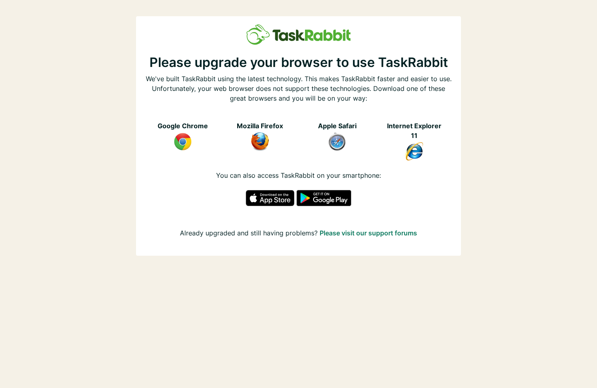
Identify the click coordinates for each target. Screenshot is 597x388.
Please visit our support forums (368, 233)
